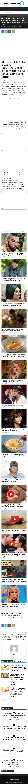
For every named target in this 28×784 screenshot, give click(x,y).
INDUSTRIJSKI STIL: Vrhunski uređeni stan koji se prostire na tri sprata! (21, 637)
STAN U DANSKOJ (5, 617)
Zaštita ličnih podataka (14, 779)
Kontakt (15, 778)
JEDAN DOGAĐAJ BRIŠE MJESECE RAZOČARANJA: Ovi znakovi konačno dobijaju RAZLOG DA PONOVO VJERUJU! (14, 739)
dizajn (7, 613)
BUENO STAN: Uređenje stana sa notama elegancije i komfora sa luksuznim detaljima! (7, 637)
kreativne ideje (18, 613)
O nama (20, 778)
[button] (2, 9)
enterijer (11, 613)
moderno (4, 615)
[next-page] (5, 700)
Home (2, 12)
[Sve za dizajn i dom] (14, 3)
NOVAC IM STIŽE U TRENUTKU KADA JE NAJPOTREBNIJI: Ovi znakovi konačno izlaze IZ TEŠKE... (14, 715)
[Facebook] (2, 31)
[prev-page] (2, 700)
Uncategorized (8, 12)
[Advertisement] (14, 47)
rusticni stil (10, 615)
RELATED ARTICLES (7, 661)
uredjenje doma (21, 617)
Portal (10, 719)
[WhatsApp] (13, 31)
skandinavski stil (16, 615)
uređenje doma (14, 617)
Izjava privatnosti (8, 778)
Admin (3, 26)
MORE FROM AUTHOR (19, 661)
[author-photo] (14, 652)
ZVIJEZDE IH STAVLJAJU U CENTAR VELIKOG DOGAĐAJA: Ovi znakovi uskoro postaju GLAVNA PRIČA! (14, 762)
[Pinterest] (9, 31)
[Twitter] (6, 31)
